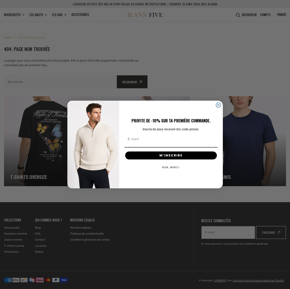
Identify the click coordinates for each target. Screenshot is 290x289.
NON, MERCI (171, 167)
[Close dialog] (218, 105)
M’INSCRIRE (171, 155)
